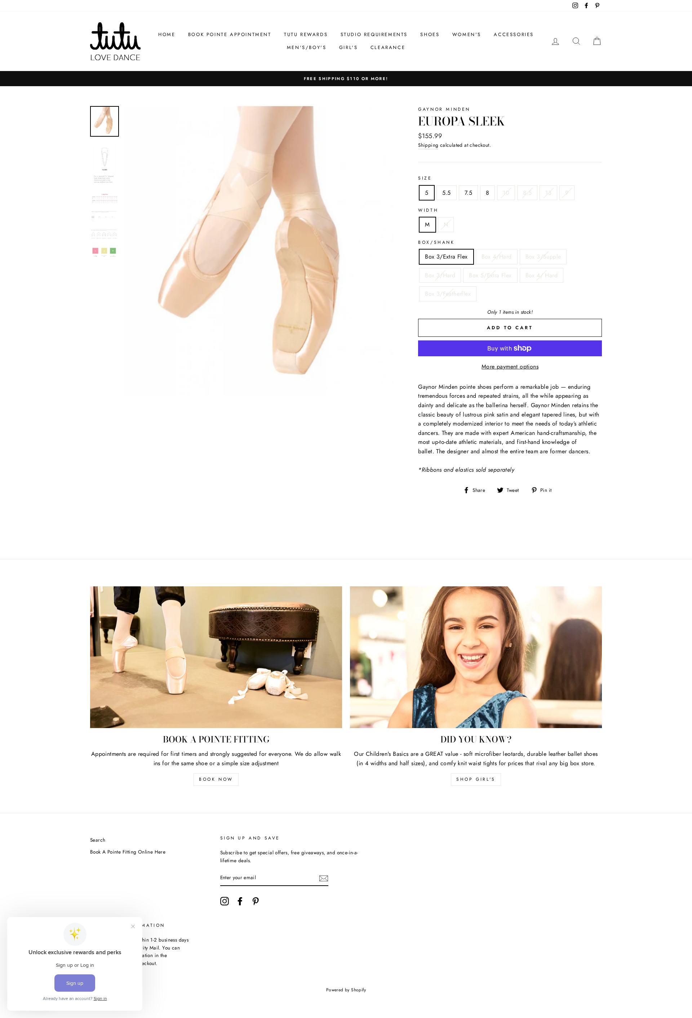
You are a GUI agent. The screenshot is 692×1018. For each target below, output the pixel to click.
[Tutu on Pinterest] (255, 901)
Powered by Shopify (346, 990)
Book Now (216, 779)
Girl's (348, 47)
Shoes (429, 34)
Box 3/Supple (543, 256)
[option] (259, 251)
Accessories (514, 34)
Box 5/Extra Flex (490, 275)
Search (97, 839)
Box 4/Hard (497, 256)
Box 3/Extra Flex (446, 256)
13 (548, 193)
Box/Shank (436, 242)
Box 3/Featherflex (448, 294)
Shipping (428, 145)
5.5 (446, 193)
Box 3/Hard (440, 275)
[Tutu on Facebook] (240, 901)
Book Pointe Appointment (229, 34)
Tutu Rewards (306, 34)
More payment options (510, 366)
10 (506, 193)
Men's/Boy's (307, 47)
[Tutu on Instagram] (224, 901)
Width (428, 210)
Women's (466, 34)
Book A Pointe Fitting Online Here (127, 851)
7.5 (468, 193)
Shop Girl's (476, 779)
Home (166, 34)
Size (425, 178)
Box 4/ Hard (541, 275)
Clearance (388, 47)
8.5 (527, 193)
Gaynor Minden (444, 109)
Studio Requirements (374, 34)
